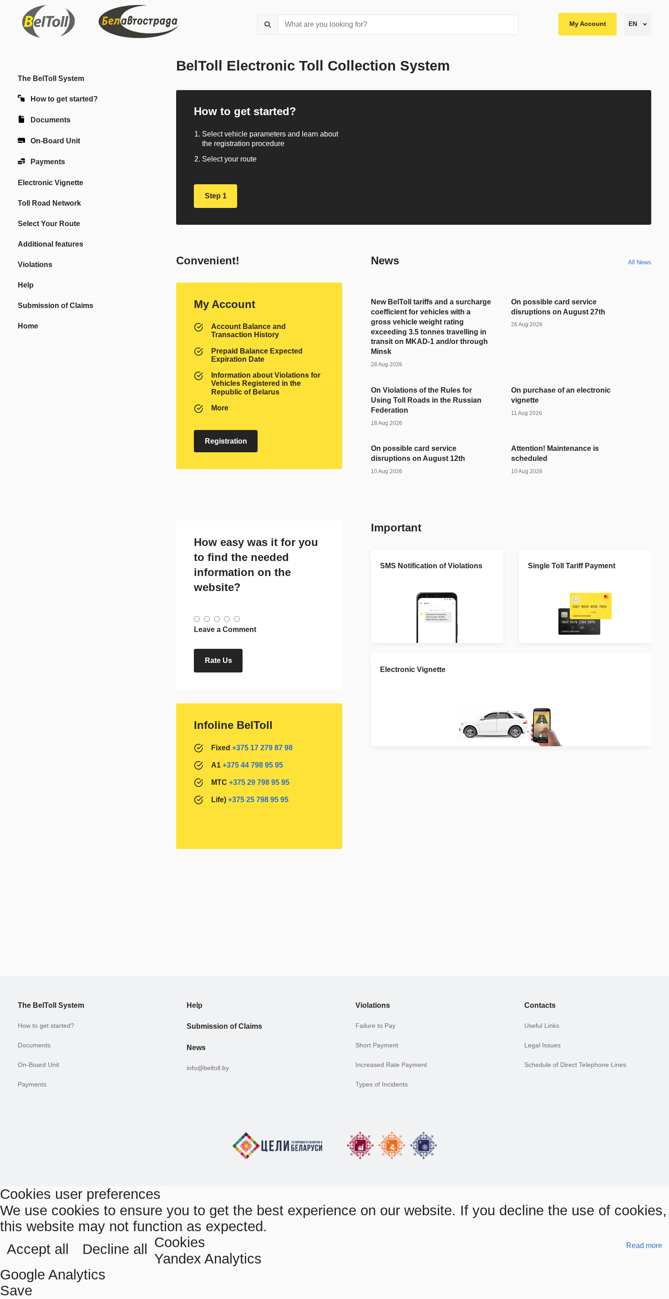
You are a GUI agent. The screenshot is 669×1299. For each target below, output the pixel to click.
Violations (35, 264)
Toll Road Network (49, 203)
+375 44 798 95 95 (253, 765)
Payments (47, 162)
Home (28, 326)
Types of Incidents (381, 1084)
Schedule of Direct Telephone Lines (575, 1064)
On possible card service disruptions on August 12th (418, 453)
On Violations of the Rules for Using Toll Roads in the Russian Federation (426, 400)
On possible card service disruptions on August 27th (558, 307)
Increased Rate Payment (391, 1064)
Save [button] (16, 1291)
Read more (644, 1245)
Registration (226, 441)
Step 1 (216, 196)
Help (26, 285)
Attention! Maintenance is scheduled (555, 453)
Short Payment (376, 1045)
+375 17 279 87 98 (262, 748)
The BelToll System (51, 78)
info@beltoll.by (208, 1068)
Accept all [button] (38, 1249)
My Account (587, 23)
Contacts (540, 1005)
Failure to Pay (375, 1025)
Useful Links (541, 1025)
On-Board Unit (55, 141)
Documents (50, 120)
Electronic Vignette (50, 183)
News (196, 1047)
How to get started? (64, 99)
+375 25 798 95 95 (258, 800)
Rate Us (218, 660)
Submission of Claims (55, 305)
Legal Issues (542, 1045)
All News (639, 262)
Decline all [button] (114, 1249)
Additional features (50, 244)
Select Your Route (49, 223)
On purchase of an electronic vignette (561, 395)
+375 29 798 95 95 (259, 782)
